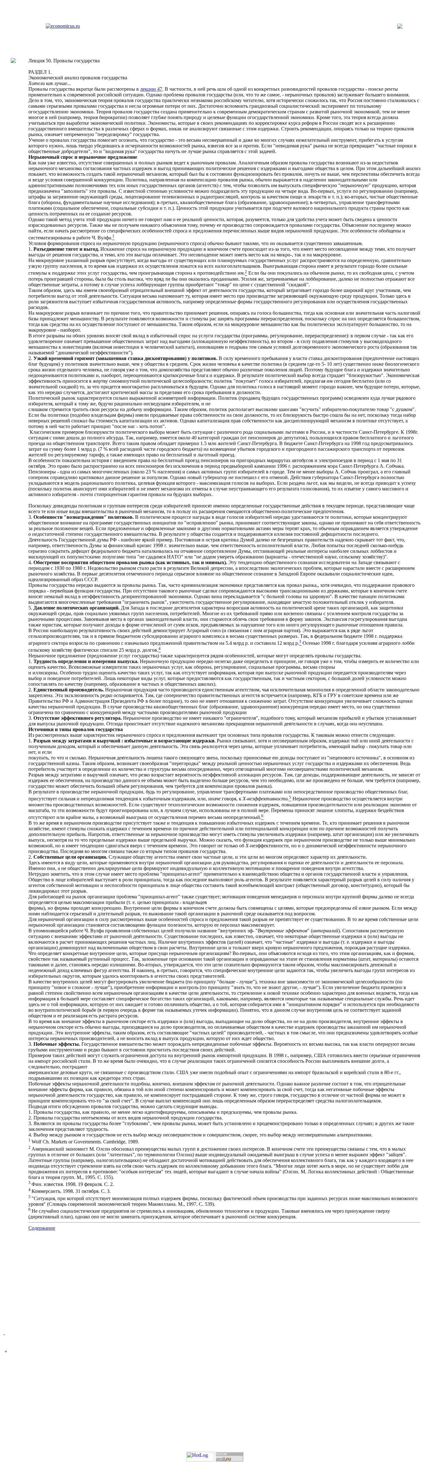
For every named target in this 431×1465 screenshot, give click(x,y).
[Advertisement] (215, 1282)
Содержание (41, 1228)
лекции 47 (151, 89)
